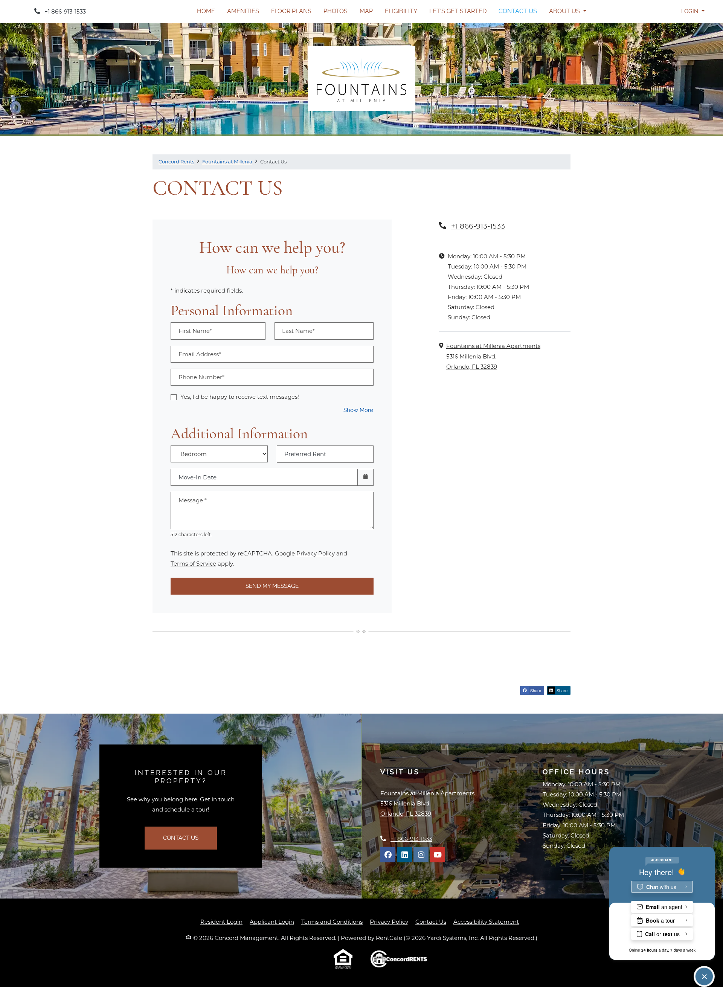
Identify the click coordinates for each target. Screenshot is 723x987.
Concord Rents (176, 162)
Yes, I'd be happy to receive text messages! (239, 396)
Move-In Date (197, 477)
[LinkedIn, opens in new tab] (404, 854)
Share (535, 690)
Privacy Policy (315, 553)
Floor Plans (291, 11)
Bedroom (217, 448)
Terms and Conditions (332, 921)
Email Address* (199, 354)
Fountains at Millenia (227, 162)
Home (206, 11)
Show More (358, 409)
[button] (692, 11)
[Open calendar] (365, 477)
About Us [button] (565, 11)
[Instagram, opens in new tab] (421, 854)
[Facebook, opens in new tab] (387, 854)
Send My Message (272, 586)
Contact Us (518, 11)
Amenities (243, 11)
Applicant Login (272, 921)
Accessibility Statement (486, 921)
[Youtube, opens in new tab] (437, 854)
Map (366, 11)
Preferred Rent (305, 454)
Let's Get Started (458, 11)
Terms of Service (193, 563)
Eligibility (401, 11)
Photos (335, 11)
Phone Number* (201, 377)
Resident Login (221, 921)
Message (192, 500)
